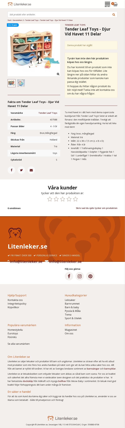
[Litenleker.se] (12, 4)
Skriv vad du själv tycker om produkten (96, 208)
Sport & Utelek (73, 318)
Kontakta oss (15, 300)
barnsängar (93, 368)
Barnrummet (72, 303)
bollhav (62, 381)
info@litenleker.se (26, 261)
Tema (68, 314)
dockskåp (28, 381)
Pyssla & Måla (72, 311)
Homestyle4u (15, 329)
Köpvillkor (13, 307)
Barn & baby (72, 307)
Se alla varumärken (19, 343)
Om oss (69, 333)
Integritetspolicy (17, 303)
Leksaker (70, 300)
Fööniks (12, 337)
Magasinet (71, 329)
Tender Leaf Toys (47, 112)
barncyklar (110, 368)
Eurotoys (13, 333)
